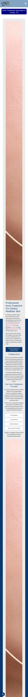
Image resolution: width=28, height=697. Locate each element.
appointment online (14, 329)
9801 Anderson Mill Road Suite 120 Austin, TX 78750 (13, 323)
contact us (13, 327)
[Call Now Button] (3, 694)
